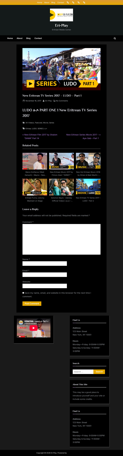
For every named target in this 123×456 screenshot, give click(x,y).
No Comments (62, 101)
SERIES (40, 129)
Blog (53, 2)
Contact (60, 2)
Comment (28, 222)
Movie (45, 123)
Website (26, 282)
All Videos (30, 123)
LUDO (34, 129)
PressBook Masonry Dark (77, 453)
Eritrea (28, 129)
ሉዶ (45, 129)
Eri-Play (61, 25)
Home (39, 2)
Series (51, 123)
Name (26, 259)
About (46, 2)
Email (25, 270)
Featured (38, 123)
